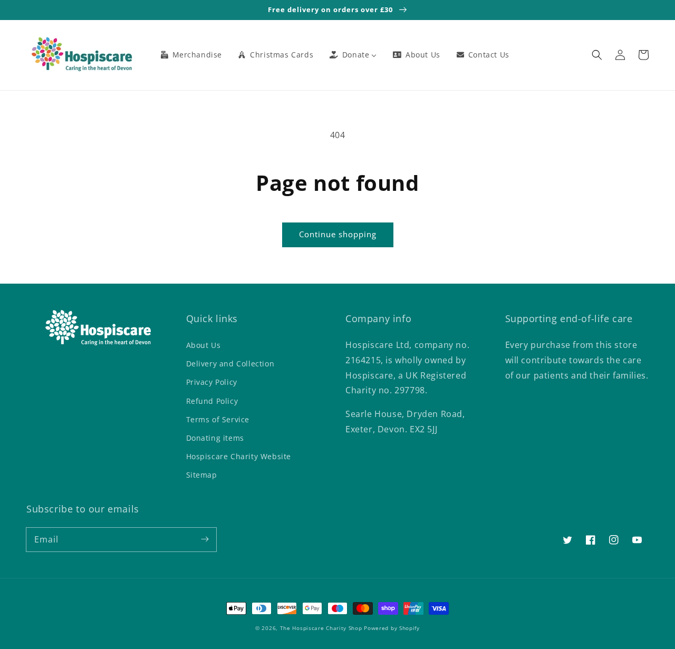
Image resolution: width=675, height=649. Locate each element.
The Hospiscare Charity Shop (321, 628)
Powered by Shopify (392, 628)
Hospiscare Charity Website (239, 456)
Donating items (215, 438)
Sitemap (201, 475)
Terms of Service (218, 419)
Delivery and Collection (230, 364)
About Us (203, 345)
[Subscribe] (204, 539)
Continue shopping (338, 234)
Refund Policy (212, 401)
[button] (597, 54)
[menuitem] (191, 55)
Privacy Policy (211, 382)
